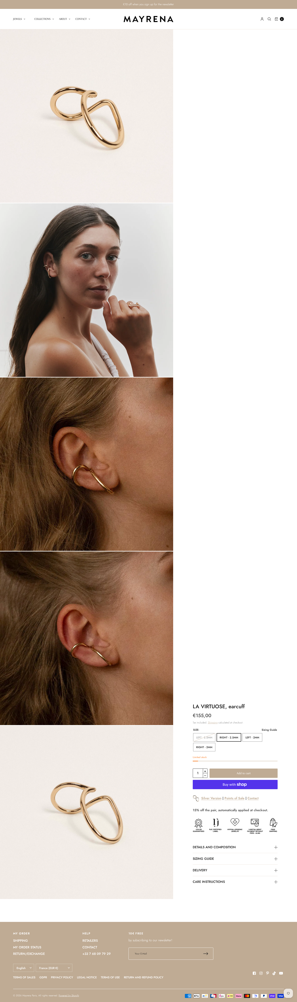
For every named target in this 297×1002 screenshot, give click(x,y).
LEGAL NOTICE (87, 977)
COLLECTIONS (42, 18)
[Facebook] (254, 973)
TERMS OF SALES (24, 977)
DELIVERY (200, 870)
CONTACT (81, 18)
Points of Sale (234, 798)
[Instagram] (261, 973)
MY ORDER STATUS (27, 947)
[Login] (262, 19)
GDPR (43, 977)
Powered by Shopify (69, 995)
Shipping (213, 722)
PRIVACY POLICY (62, 977)
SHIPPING (20, 940)
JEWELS (17, 18)
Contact (253, 798)
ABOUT (63, 18)
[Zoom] (86, 116)
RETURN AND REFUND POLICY (143, 977)
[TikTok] (274, 973)
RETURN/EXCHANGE (29, 953)
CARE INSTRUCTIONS (209, 881)
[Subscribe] (208, 954)
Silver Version (211, 798)
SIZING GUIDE (203, 858)
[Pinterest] (268, 973)
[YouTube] (281, 973)
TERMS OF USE (110, 977)
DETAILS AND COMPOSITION (214, 847)
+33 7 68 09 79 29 (96, 953)
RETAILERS (90, 940)
